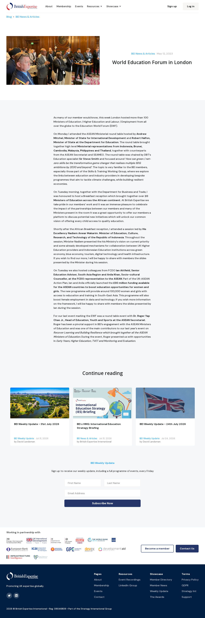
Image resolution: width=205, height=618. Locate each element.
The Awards (157, 597)
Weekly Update (159, 591)
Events (79, 6)
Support (187, 597)
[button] (94, 6)
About (49, 6)
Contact (99, 597)
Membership (64, 6)
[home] (22, 6)
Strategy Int (189, 591)
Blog (9, 16)
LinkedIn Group (128, 585)
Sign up (172, 6)
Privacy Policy (190, 579)
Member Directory (161, 579)
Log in (190, 6)
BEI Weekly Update (24, 438)
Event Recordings (129, 579)
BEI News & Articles (27, 16)
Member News (158, 585)
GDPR (185, 585)
